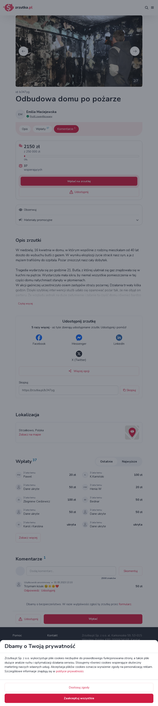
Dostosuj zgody (79, 687)
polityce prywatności (69, 671)
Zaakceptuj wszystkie (79, 698)
